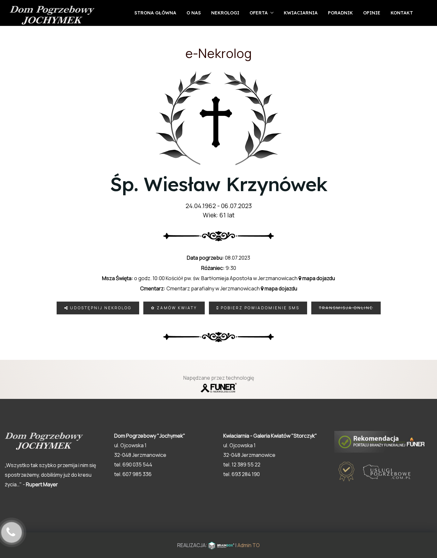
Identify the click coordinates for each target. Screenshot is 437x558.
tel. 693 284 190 (241, 474)
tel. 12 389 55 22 (241, 464)
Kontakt (402, 13)
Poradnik (340, 13)
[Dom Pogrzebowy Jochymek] (52, 15)
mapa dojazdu (318, 278)
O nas (194, 13)
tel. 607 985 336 (133, 474)
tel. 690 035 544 (133, 464)
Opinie (371, 13)
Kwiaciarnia (301, 13)
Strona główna (155, 13)
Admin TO (248, 545)
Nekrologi (225, 13)
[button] (417, 524)
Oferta (259, 13)
